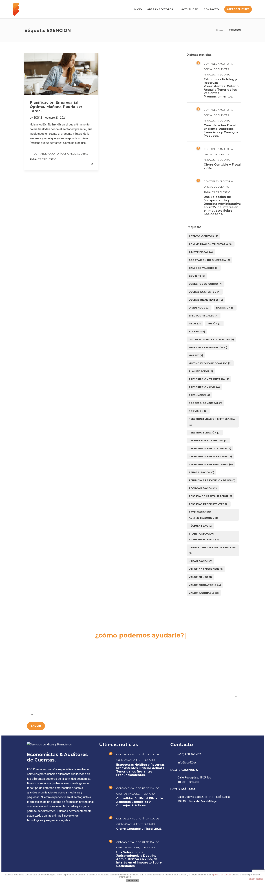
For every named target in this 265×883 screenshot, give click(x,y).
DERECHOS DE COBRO (205, 283)
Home (219, 30)
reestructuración (204, 432)
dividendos (199, 307)
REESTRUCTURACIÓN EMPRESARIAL (212, 421)
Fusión (214, 323)
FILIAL (195, 323)
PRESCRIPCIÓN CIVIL (204, 387)
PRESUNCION (199, 395)
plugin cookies (256, 879)
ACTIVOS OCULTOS (203, 236)
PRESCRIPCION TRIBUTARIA (209, 379)
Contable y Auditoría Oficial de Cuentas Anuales (218, 69)
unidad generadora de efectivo (212, 550)
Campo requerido (223, 704)
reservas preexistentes (208, 504)
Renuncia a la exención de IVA (212, 480)
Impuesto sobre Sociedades (211, 339)
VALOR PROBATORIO (205, 584)
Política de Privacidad (70, 713)
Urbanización (200, 561)
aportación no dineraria (209, 260)
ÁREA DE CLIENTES (238, 9)
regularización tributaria (211, 464)
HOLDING (197, 331)
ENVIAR (36, 726)
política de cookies (222, 874)
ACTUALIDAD (189, 9)
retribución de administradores (203, 515)
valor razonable (204, 592)
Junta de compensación (208, 347)
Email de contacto (108, 650)
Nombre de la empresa (41, 650)
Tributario (49, 159)
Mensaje (33, 671)
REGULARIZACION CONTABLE (210, 448)
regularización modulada (210, 456)
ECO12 (38, 117)
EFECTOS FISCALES (203, 315)
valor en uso (200, 577)
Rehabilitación (201, 472)
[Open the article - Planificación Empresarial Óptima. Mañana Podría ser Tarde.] (61, 74)
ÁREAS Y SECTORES (160, 9)
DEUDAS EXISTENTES (204, 291)
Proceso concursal (205, 403)
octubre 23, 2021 (56, 117)
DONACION (225, 307)
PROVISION (198, 410)
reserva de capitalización (210, 496)
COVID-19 (197, 275)
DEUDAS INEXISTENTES (206, 299)
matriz (196, 355)
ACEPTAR (132, 880)
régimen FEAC (200, 525)
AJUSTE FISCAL (201, 252)
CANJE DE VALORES (203, 267)
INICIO (138, 9)
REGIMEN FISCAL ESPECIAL (208, 440)
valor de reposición (206, 569)
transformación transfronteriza (204, 536)
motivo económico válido (210, 363)
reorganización (203, 488)
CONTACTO (211, 9)
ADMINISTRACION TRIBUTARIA (210, 244)
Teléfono (172, 650)
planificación (201, 371)
